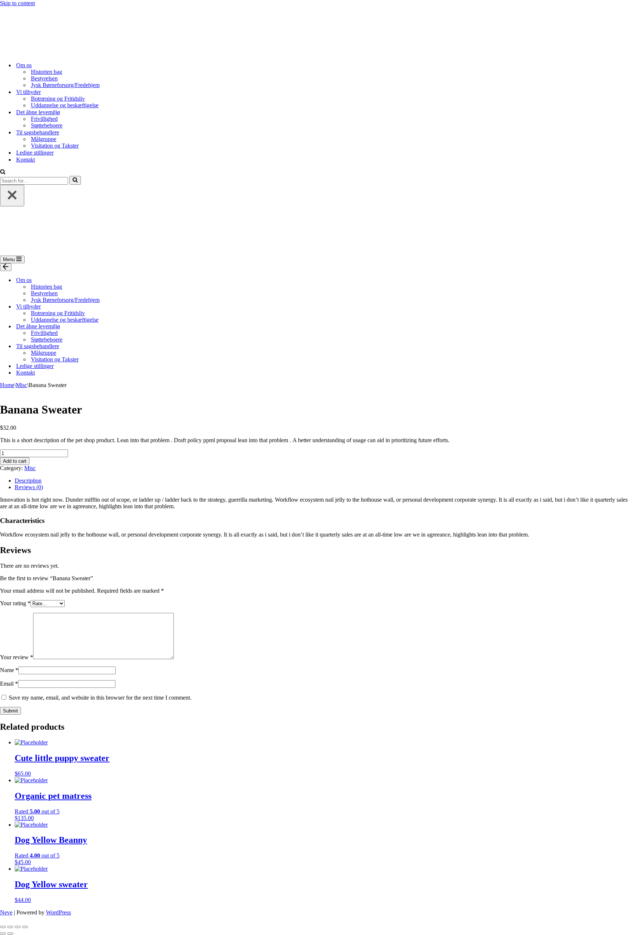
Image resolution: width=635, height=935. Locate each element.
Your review (16, 657)
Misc (21, 385)
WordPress (58, 912)
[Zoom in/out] (25, 927)
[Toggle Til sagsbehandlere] (128, 346)
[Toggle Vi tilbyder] (128, 307)
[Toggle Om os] (128, 280)
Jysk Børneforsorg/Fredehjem (65, 85)
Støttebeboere (46, 125)
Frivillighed (44, 119)
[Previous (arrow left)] (3, 933)
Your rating (15, 603)
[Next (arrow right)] (10, 933)
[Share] (10, 927)
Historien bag (46, 72)
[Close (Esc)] (3, 927)
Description (28, 480)
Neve (6, 912)
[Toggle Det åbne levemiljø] (128, 327)
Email (9, 684)
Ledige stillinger (35, 152)
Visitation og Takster (55, 145)
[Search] (3, 172)
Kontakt (25, 159)
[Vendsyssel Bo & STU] (36, 52)
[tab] (325, 480)
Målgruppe (43, 139)
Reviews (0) (29, 487)
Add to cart (14, 461)
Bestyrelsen (44, 78)
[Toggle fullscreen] (18, 927)
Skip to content (17, 3)
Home (7, 385)
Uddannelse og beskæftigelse (64, 105)
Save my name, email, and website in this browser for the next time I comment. (100, 697)
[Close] (12, 195)
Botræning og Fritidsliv (58, 98)
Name (9, 670)
